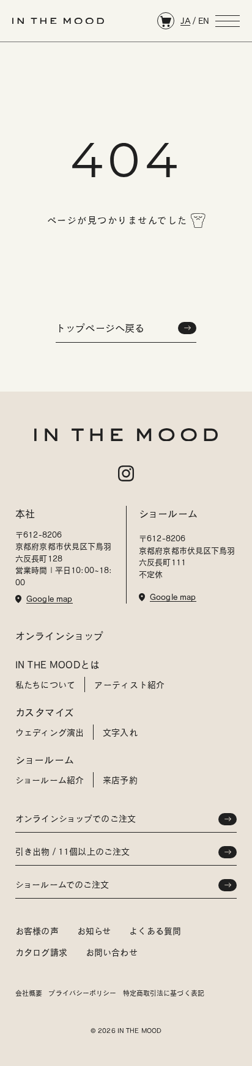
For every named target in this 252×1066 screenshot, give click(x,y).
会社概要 (28, 993)
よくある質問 (155, 931)
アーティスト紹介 (129, 685)
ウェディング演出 (49, 732)
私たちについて (45, 685)
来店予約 (120, 780)
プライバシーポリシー (82, 993)
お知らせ (94, 931)
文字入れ (120, 732)
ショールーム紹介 (49, 780)
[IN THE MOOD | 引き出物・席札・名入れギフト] (58, 21)
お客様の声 (37, 931)
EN (203, 20)
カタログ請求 (41, 952)
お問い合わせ (112, 952)
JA (185, 20)
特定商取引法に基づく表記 (163, 993)
